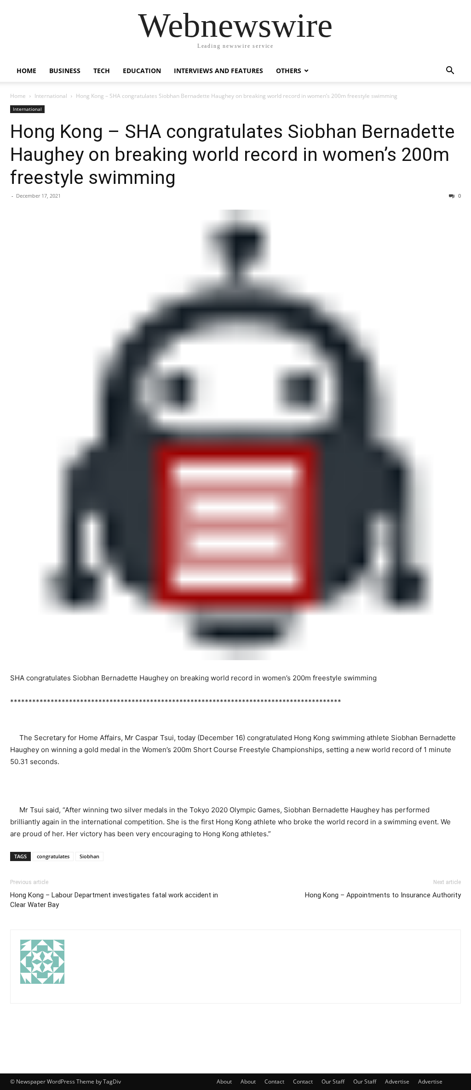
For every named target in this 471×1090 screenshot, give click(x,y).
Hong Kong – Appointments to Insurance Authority (383, 895)
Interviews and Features (218, 70)
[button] (450, 71)
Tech (101, 70)
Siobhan (89, 856)
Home (26, 70)
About (224, 1081)
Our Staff (333, 1081)
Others (288, 70)
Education (142, 70)
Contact (274, 1081)
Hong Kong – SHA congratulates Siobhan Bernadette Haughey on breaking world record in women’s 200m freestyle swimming (232, 154)
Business (64, 70)
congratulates (53, 856)
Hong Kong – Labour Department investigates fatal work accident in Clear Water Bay (114, 900)
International (50, 96)
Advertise (397, 1081)
